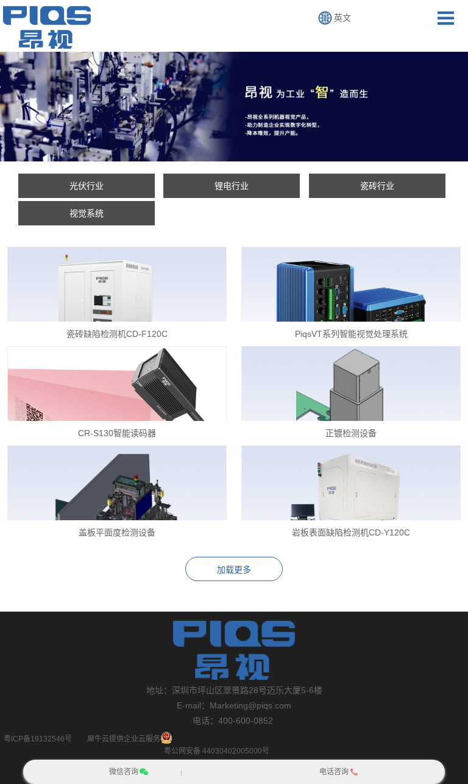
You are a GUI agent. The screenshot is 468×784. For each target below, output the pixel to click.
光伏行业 (86, 186)
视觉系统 (86, 213)
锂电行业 (231, 186)
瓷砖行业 (377, 186)
